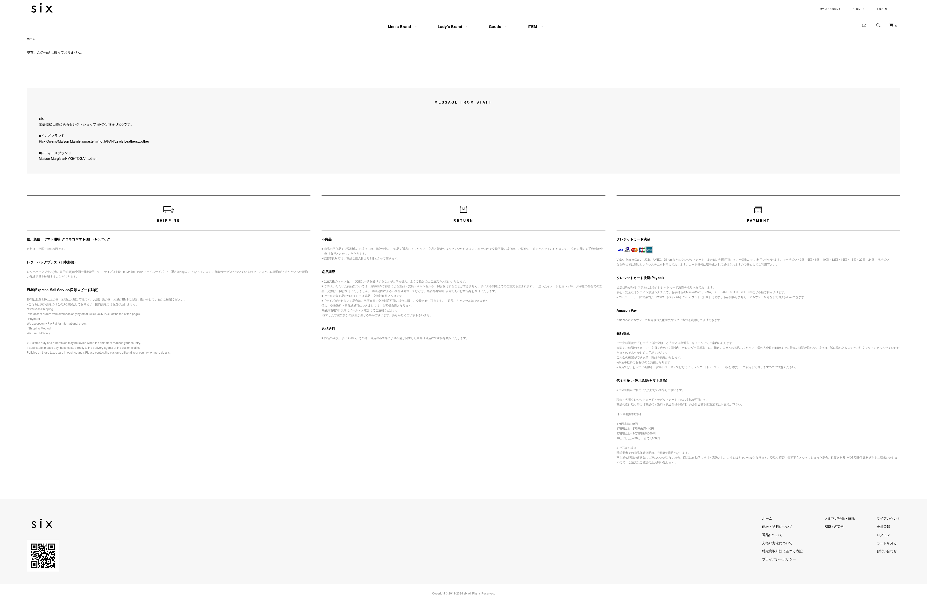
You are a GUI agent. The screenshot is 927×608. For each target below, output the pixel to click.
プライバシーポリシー (779, 559)
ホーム (31, 38)
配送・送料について (777, 526)
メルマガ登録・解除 (839, 518)
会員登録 (883, 526)
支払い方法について (777, 542)
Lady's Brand (450, 26)
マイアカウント (888, 518)
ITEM (532, 26)
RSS (827, 526)
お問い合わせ (887, 550)
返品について (772, 534)
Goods (495, 26)
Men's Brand (399, 26)
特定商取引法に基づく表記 (782, 550)
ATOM (838, 526)
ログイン (883, 534)
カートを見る (887, 542)
